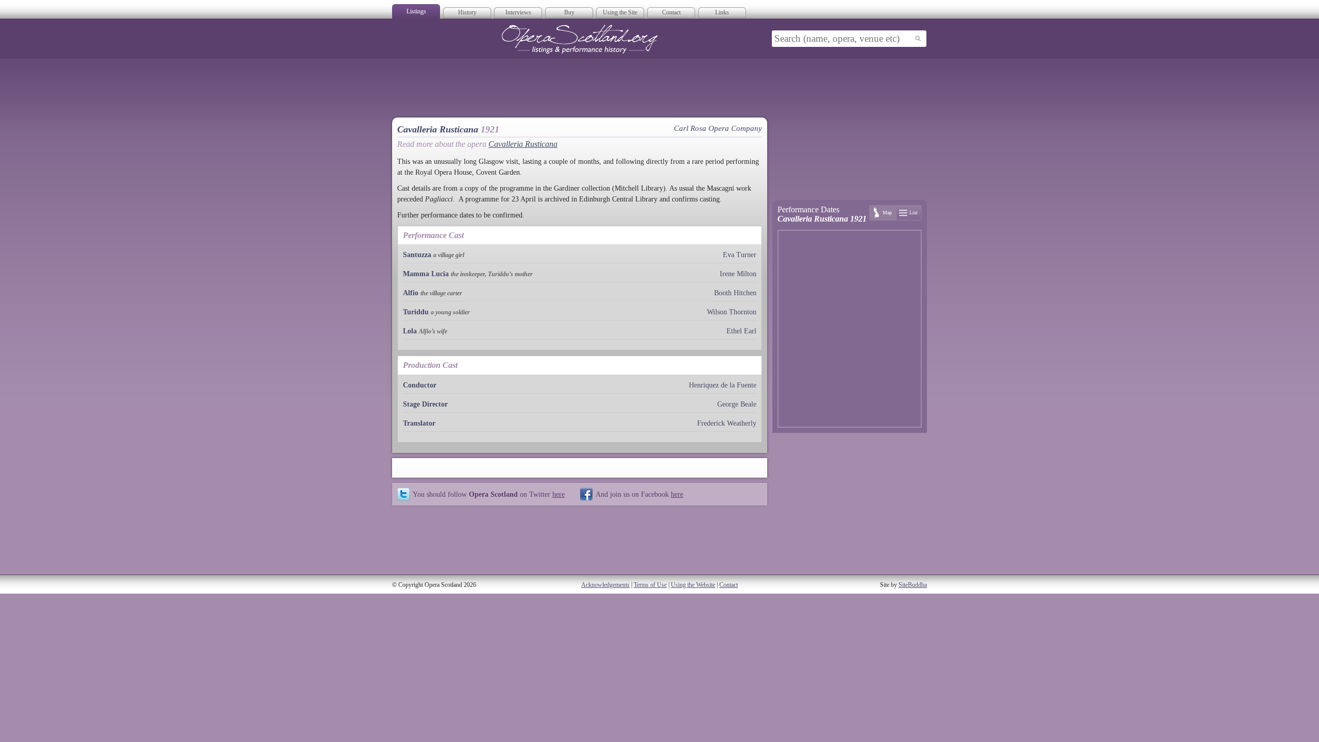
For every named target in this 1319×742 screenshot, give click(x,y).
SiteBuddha (913, 584)
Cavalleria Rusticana (522, 144)
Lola (410, 331)
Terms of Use (650, 584)
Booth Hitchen (735, 293)
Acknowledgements (605, 584)
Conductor (419, 385)
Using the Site (620, 12)
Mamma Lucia (426, 274)
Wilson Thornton (731, 312)
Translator (419, 423)
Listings (416, 11)
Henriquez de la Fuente (722, 385)
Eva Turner (739, 255)
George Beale (736, 404)
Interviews (518, 12)
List (913, 212)
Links (722, 12)
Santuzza (417, 255)
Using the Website (693, 584)
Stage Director (425, 404)
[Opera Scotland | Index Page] (579, 39)
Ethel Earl (741, 331)
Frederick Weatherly (726, 423)
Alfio (410, 293)
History (467, 12)
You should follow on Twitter (489, 494)
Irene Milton (738, 274)
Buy (569, 12)
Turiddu (416, 312)
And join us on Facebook (639, 494)
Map (887, 212)
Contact (671, 12)
